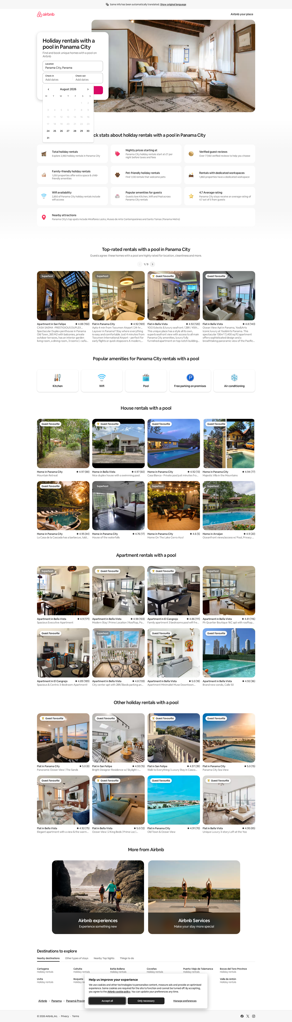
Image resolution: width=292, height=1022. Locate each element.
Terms (75, 1016)
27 (68, 130)
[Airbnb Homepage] (45, 14)
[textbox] (57, 80)
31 (48, 137)
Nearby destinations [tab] (48, 958)
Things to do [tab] (127, 958)
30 (88, 130)
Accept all (107, 1000)
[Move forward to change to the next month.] (88, 89)
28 (74, 130)
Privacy (65, 1016)
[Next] (152, 264)
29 (81, 130)
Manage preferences (185, 1000)
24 (48, 130)
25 (54, 130)
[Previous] (140, 264)
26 (61, 130)
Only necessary (146, 1000)
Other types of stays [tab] (76, 958)
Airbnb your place (242, 14)
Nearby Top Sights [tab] (104, 958)
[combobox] (72, 68)
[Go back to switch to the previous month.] (49, 89)
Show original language (173, 4)
